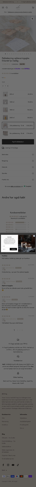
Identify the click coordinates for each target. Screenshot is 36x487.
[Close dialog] (34, 236)
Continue (13, 249)
